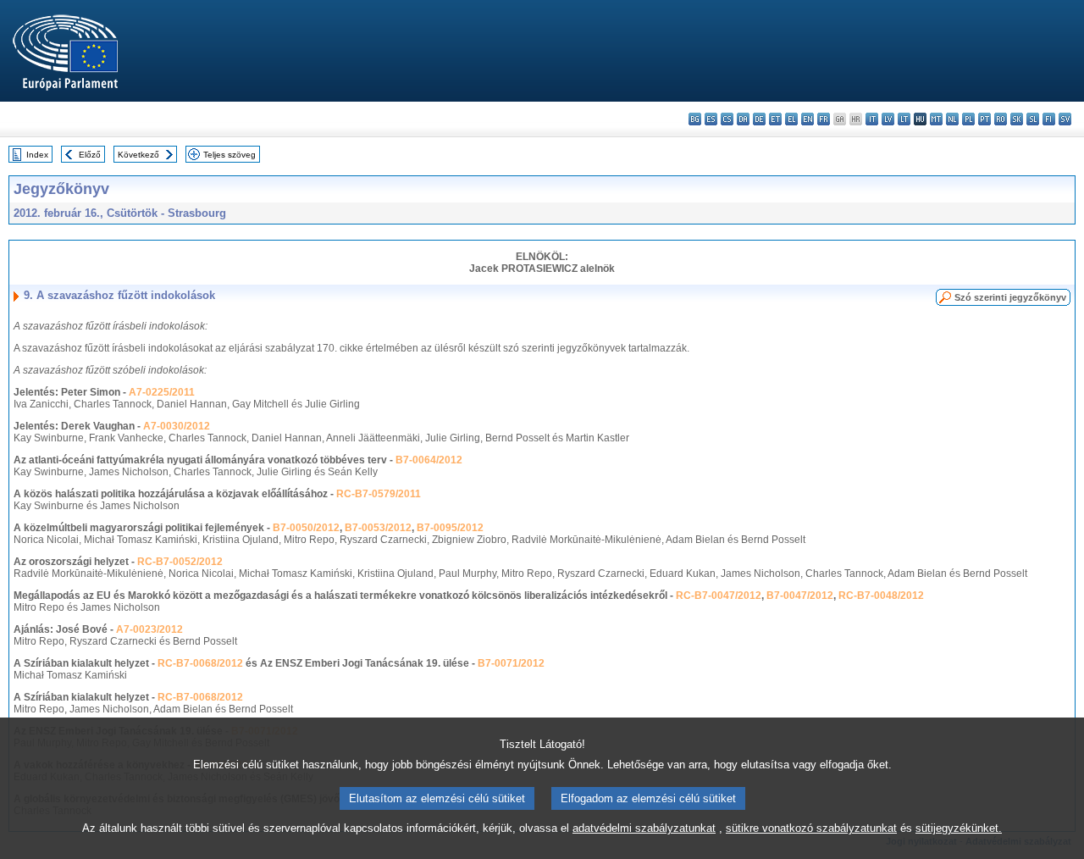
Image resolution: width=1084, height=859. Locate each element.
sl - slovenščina (1032, 119)
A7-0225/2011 (162, 392)
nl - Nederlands (952, 119)
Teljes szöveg (229, 154)
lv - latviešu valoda (888, 119)
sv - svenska (1065, 119)
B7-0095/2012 (450, 528)
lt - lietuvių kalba (904, 119)
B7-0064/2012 (428, 460)
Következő (138, 154)
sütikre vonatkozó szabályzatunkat (811, 828)
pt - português (984, 119)
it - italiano (872, 119)
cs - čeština (727, 119)
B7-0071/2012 (511, 663)
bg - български (695, 119)
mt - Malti (936, 119)
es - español (711, 119)
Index (37, 154)
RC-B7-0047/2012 (718, 595)
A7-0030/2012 (176, 426)
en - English (807, 119)
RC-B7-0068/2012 (200, 663)
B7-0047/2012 (799, 595)
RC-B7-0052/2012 (180, 562)
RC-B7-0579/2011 (378, 494)
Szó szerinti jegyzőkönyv (1010, 297)
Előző (90, 154)
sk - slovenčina (1016, 119)
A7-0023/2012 (149, 629)
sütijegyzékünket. (958, 828)
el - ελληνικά (791, 119)
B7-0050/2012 (306, 528)
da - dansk (743, 119)
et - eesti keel (775, 119)
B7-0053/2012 (378, 528)
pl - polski (968, 119)
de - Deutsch (759, 119)
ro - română (1000, 119)
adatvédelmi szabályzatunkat (644, 828)
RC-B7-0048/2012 (881, 595)
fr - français (823, 119)
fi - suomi (1049, 119)
